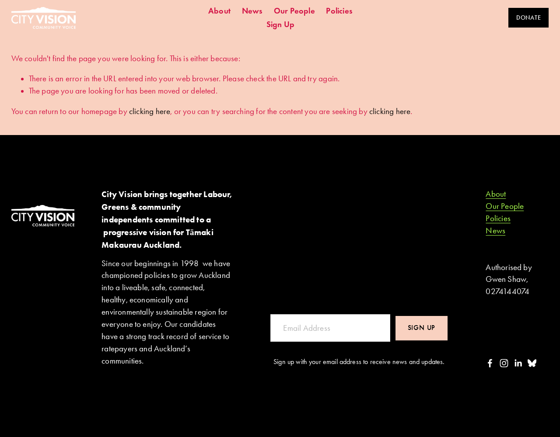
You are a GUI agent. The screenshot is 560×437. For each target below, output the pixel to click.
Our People (294, 11)
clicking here (149, 111)
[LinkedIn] (518, 363)
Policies (339, 11)
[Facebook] (490, 363)
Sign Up (280, 24)
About (219, 11)
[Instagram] (504, 363)
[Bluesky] (532, 363)
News (252, 11)
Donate (528, 17)
